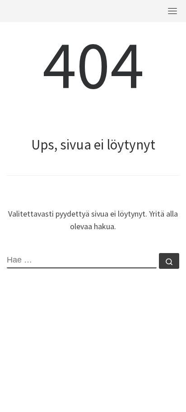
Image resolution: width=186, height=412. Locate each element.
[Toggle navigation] (172, 11)
